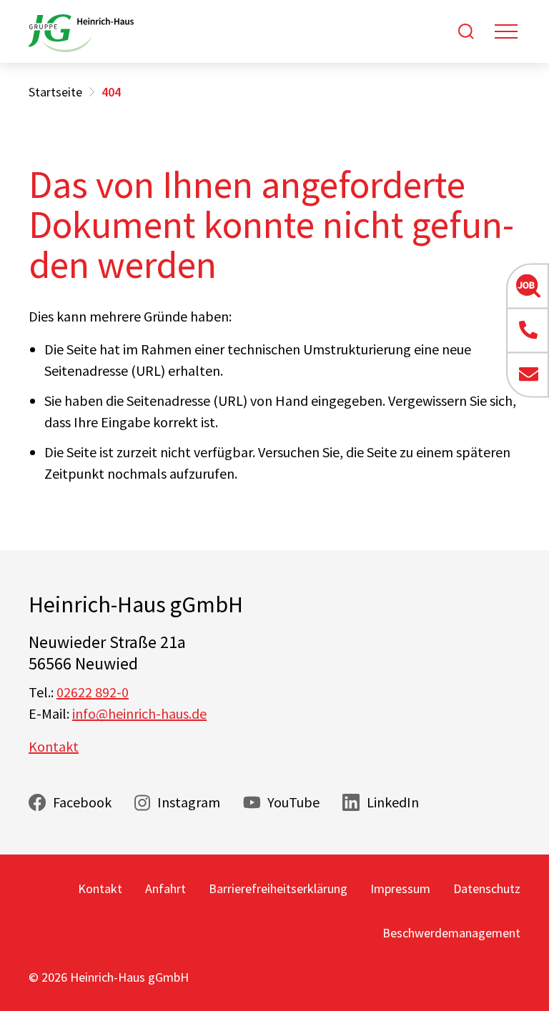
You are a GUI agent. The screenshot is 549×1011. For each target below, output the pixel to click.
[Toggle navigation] (506, 31)
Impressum (400, 888)
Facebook (82, 802)
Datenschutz (486, 888)
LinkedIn (393, 802)
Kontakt (54, 746)
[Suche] (466, 31)
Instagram (188, 802)
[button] (528, 285)
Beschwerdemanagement (451, 933)
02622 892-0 (92, 692)
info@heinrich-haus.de (139, 713)
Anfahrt (165, 888)
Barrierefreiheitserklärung (278, 888)
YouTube (293, 802)
